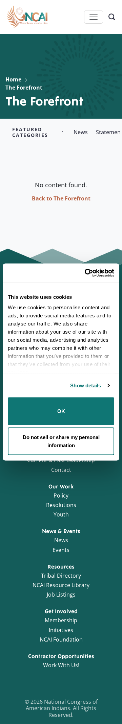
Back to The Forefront (61, 198)
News (61, 540)
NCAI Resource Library (61, 585)
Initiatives (61, 630)
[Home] (27, 16)
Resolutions (61, 505)
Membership (61, 620)
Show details (85, 385)
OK (61, 411)
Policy (61, 495)
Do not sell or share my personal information (61, 441)
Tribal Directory (61, 575)
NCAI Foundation (61, 639)
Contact (61, 470)
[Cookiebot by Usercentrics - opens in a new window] (86, 273)
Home (13, 79)
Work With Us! (61, 665)
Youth (61, 514)
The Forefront (23, 87)
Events (61, 550)
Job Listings (61, 594)
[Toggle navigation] (93, 17)
